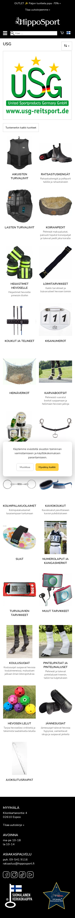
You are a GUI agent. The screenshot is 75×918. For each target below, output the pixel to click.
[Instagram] (14, 875)
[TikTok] (22, 875)
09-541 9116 (18, 860)
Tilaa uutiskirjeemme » (37, 9)
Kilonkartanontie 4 (15, 813)
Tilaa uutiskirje (12, 825)
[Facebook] (6, 875)
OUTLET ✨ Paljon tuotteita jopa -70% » (37, 3)
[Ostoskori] (62, 33)
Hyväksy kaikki (47, 467)
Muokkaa (25, 467)
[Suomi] (69, 33)
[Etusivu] (37, 26)
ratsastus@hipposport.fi (18, 864)
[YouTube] (30, 875)
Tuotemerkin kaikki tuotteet (20, 127)
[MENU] (5, 33)
